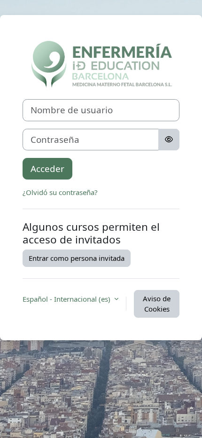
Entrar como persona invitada (76, 258)
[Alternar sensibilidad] (168, 139)
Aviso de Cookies (157, 304)
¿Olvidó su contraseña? (60, 192)
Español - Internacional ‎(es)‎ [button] (67, 299)
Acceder (47, 168)
